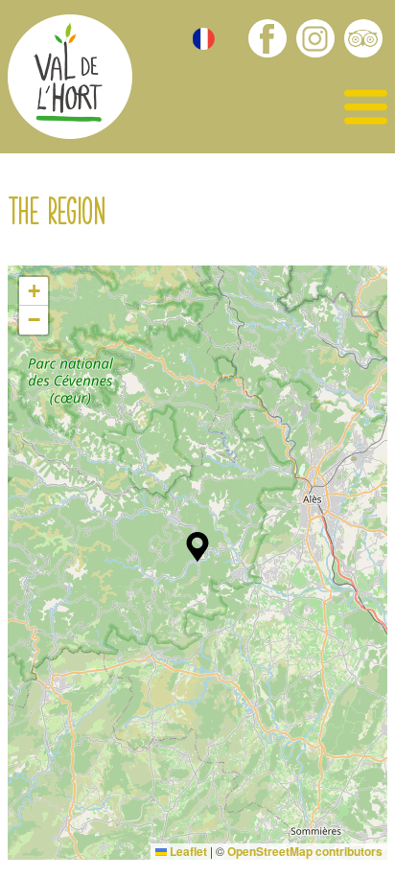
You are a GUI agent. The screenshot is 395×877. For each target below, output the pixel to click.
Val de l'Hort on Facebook (267, 38)
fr (204, 39)
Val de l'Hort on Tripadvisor (363, 38)
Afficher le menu (365, 107)
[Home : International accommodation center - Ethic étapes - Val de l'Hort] (70, 79)
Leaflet (187, 851)
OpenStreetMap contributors (305, 851)
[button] (197, 547)
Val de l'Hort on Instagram (315, 38)
